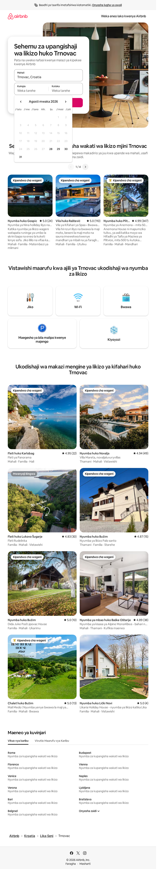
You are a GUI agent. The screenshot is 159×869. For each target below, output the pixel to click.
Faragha (71, 864)
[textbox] (31, 90)
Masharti (85, 864)
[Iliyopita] (71, 167)
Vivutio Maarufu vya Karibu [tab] (52, 741)
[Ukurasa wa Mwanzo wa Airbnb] (18, 16)
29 (58, 149)
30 (66, 149)
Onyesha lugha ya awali (107, 5)
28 (50, 149)
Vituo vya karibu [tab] (18, 741)
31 (20, 157)
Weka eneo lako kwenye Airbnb (123, 16)
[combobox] (48, 77)
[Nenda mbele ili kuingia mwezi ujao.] (65, 102)
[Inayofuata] (85, 167)
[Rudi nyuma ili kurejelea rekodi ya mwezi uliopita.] (21, 102)
